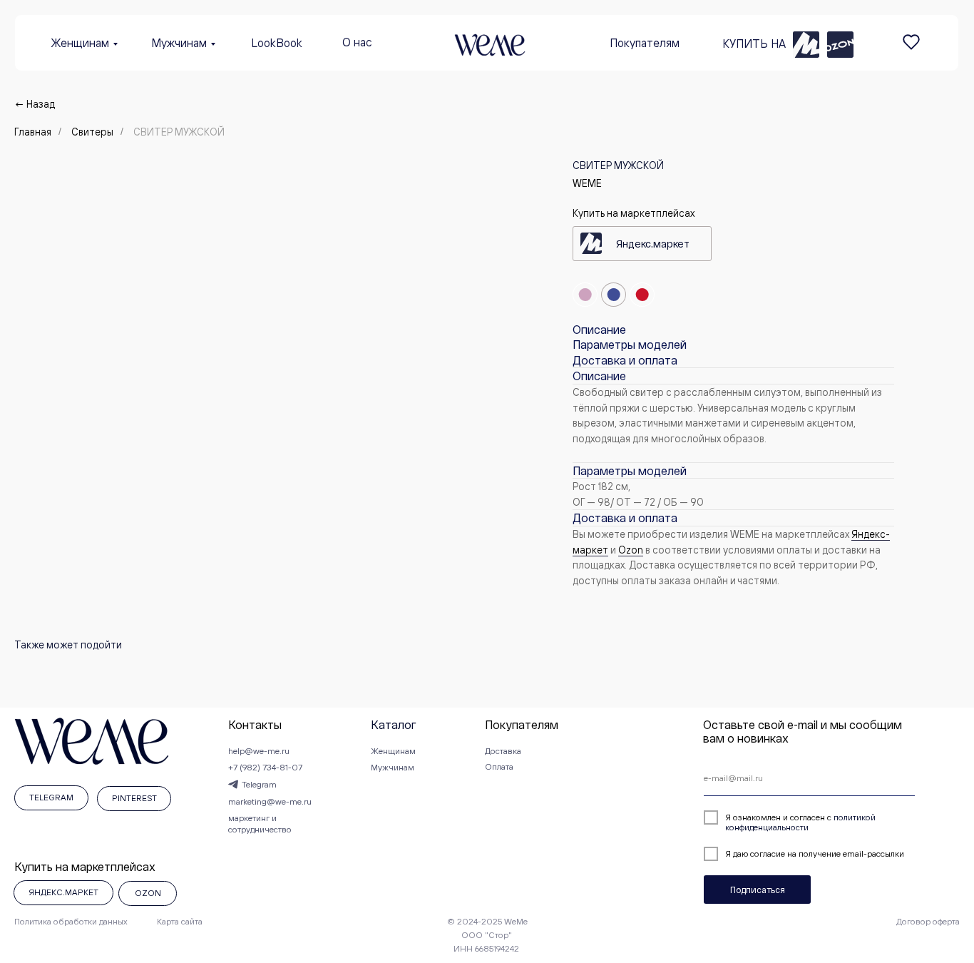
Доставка (503, 750)
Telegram (259, 784)
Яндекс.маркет (653, 244)
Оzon (630, 550)
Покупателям (645, 43)
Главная (32, 132)
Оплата (499, 766)
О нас (357, 42)
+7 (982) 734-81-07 (265, 767)
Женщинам (80, 43)
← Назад (34, 104)
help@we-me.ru (258, 750)
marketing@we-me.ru (270, 801)
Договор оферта (928, 921)
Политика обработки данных (71, 921)
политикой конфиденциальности (800, 822)
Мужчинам (179, 43)
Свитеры (92, 132)
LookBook (276, 43)
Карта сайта (180, 921)
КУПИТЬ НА (754, 43)
